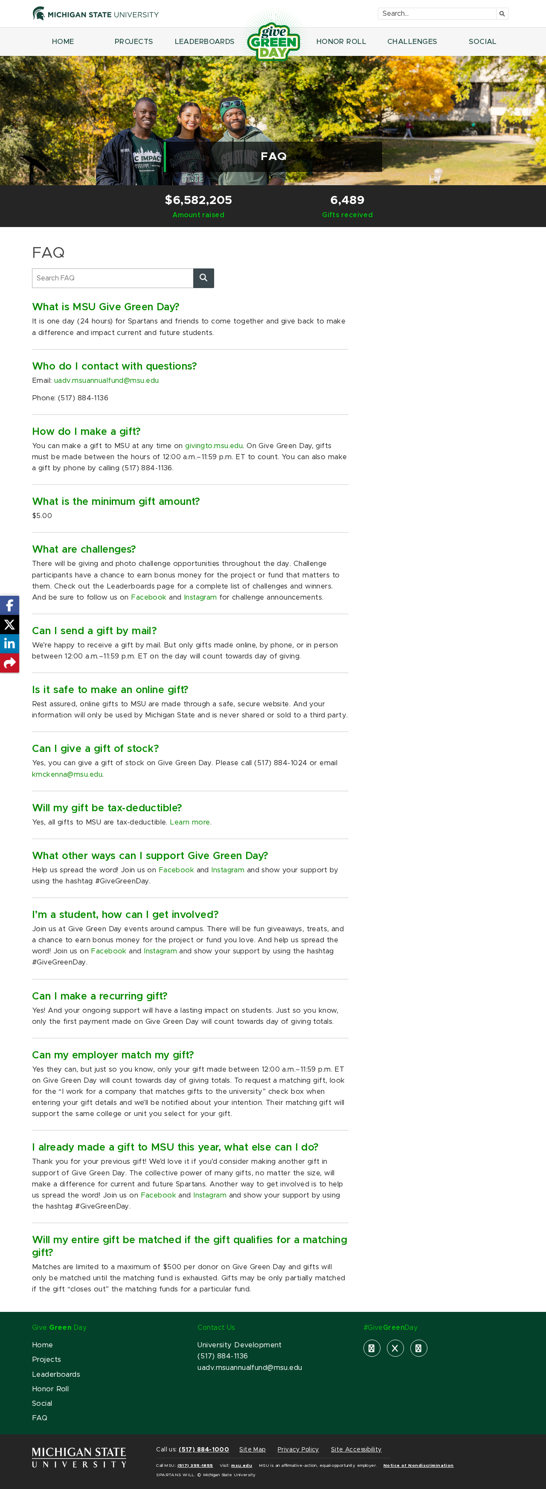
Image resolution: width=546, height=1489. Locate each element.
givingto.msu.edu (214, 446)
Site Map (252, 1450)
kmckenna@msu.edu (67, 774)
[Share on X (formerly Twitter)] (9, 624)
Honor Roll (50, 1389)
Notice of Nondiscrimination (418, 1465)
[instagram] (418, 1348)
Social (42, 1403)
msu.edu (241, 1465)
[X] (395, 1348)
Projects (46, 1359)
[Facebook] (371, 1348)
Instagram (200, 597)
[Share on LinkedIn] (9, 643)
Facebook (148, 597)
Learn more (190, 822)
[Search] (203, 278)
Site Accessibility (356, 1450)
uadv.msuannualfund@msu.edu (106, 380)
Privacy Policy (298, 1450)
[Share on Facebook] (9, 605)
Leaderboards (56, 1374)
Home (42, 1345)
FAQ (39, 1418)
